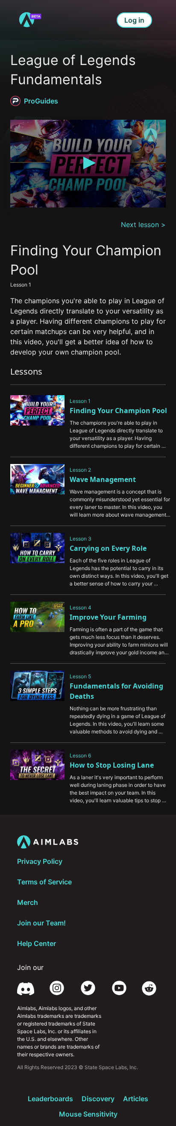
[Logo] (150, 135)
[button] (88, 163)
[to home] (30, 20)
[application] (88, 163)
